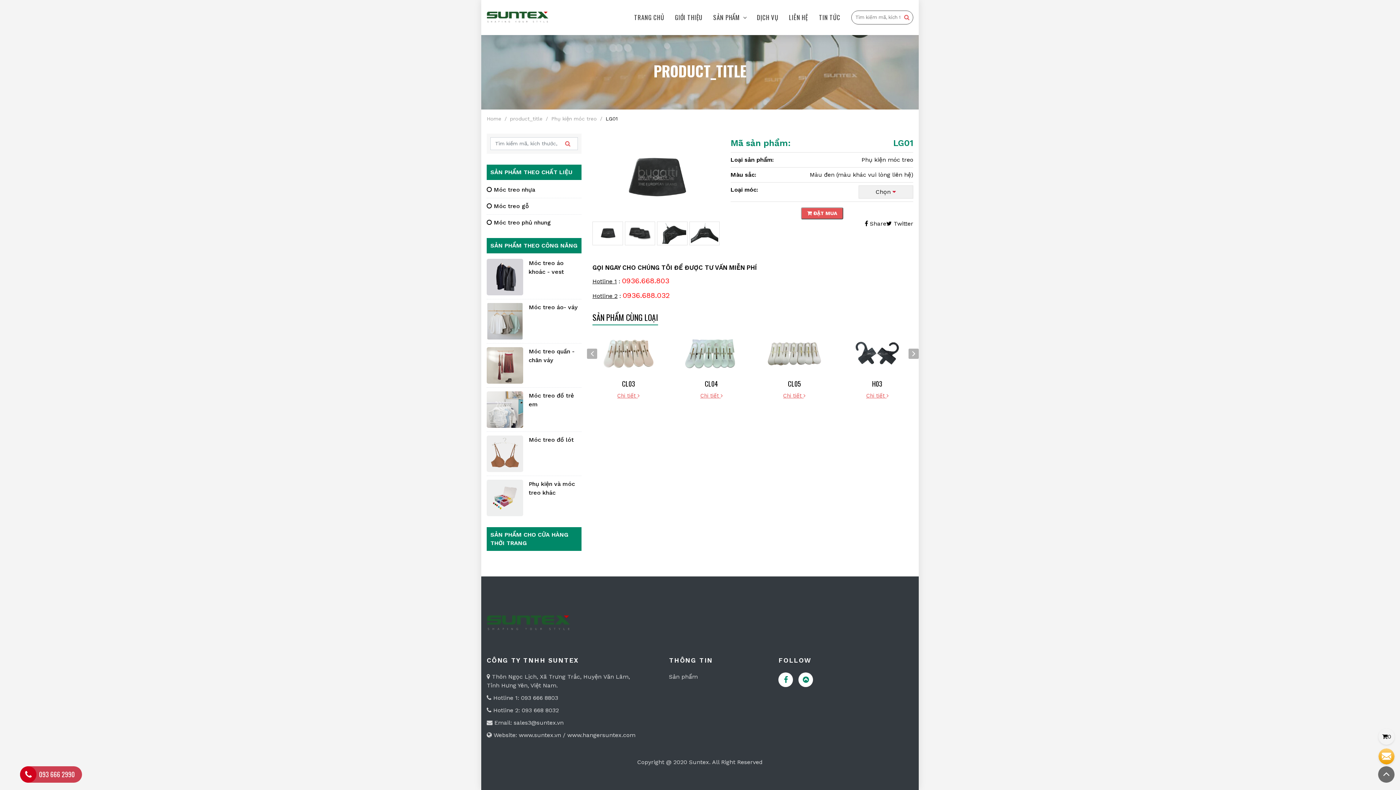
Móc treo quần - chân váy (552, 356)
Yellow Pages (805, 679)
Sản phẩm (726, 17)
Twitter (902, 223)
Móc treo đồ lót (551, 439)
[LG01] (656, 177)
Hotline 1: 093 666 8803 (524, 697)
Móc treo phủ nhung (521, 222)
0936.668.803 (645, 280)
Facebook (785, 679)
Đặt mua (824, 213)
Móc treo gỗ (510, 206)
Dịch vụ (767, 17)
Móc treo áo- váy (553, 307)
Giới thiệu (689, 17)
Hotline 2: (506, 710)
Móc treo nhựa (513, 189)
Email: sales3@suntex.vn (528, 722)
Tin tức (829, 17)
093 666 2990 (57, 774)
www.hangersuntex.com (601, 735)
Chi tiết (628, 395)
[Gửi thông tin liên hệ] (1386, 756)
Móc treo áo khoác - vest (546, 267)
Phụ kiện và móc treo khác (552, 488)
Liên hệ (798, 17)
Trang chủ (649, 17)
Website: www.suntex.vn (526, 735)
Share (877, 223)
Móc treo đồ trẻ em (551, 400)
